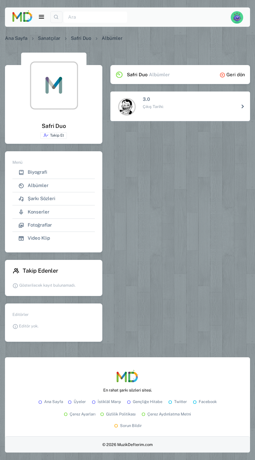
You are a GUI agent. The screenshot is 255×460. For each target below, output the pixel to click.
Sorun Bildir (131, 425)
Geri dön (235, 74)
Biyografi (36, 172)
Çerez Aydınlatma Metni (169, 414)
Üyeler (80, 401)
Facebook (208, 401)
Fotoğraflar (39, 225)
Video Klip (38, 238)
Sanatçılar (49, 38)
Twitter (180, 401)
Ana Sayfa (16, 38)
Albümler (37, 185)
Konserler (37, 211)
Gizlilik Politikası (121, 414)
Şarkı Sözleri (40, 198)
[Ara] (56, 17)
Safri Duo (81, 38)
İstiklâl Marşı (109, 401)
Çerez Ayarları (82, 414)
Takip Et (57, 135)
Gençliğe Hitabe (147, 401)
